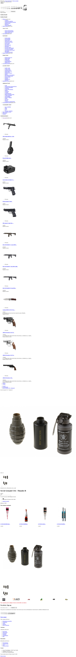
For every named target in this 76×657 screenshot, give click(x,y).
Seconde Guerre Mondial (9, 48)
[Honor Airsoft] (14, 10)
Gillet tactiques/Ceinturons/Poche (11, 86)
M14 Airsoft (7, 44)
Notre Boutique (5, 642)
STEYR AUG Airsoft (9, 42)
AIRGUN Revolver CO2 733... (8, 332)
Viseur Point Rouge (8, 70)
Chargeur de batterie (8, 72)
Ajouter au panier (4, 496)
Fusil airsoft (5, 631)
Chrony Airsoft (7, 68)
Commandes (5, 622)
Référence (2, 503)
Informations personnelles (7, 621)
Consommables (5, 635)
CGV (4, 644)
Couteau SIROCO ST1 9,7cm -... (9, 309)
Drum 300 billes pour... (7, 158)
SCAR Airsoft (7, 43)
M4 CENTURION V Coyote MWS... (10, 244)
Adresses (4, 624)
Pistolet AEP (7, 59)
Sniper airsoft (5, 632)
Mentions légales (6, 645)
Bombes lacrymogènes (9, 21)
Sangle (6, 98)
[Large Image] (7, 614)
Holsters (6, 90)
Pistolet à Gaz (7, 62)
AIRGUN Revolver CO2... (8, 377)
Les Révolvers (7, 60)
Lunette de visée (8, 69)
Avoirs (4, 623)
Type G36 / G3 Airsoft (9, 49)
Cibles (6, 108)
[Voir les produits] (3, 600)
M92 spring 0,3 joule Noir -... (8, 223)
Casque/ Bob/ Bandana (9, 89)
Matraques (7, 24)
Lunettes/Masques (8, 93)
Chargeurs (4, 634)
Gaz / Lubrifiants (8, 106)
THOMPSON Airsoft (9, 52)
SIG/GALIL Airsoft (8, 41)
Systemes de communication (10, 101)
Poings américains (8, 25)
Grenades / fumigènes (9, 110)
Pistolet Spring (7, 58)
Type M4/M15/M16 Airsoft (10, 50)
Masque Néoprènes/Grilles (9, 94)
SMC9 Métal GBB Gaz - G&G (8, 136)
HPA (3, 636)
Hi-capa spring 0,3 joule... (7, 201)
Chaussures (7, 88)
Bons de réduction (6, 625)
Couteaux (6, 20)
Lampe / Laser (7, 67)
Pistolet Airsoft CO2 (8, 57)
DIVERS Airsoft (8, 47)
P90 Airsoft (7, 46)
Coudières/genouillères (9, 87)
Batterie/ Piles (7, 71)
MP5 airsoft (7, 51)
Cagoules (6, 92)
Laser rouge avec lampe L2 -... (8, 179)
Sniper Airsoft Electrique (9, 31)
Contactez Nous (5, 643)
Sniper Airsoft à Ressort (9, 30)
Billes (6, 107)
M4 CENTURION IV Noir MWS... (9, 288)
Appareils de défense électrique (10, 22)
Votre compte (3, 617)
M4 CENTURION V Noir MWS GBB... (10, 266)
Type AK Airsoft (8, 45)
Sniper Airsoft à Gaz (8, 32)
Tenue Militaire (7, 96)
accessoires (5, 633)
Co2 (5, 109)
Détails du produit (6, 501)
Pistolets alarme (7, 23)
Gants (6, 85)
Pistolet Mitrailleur (8, 61)
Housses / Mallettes (8, 97)
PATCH (6, 100)
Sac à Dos (6, 99)
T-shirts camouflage (8, 95)
